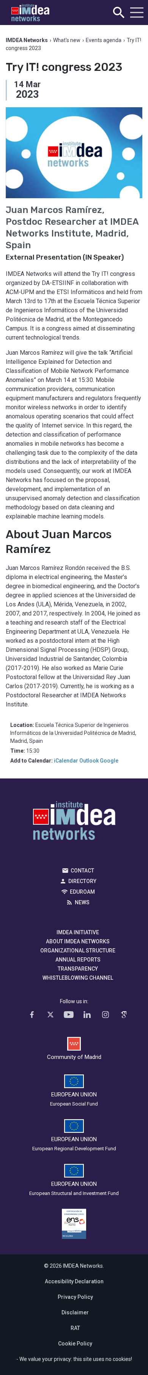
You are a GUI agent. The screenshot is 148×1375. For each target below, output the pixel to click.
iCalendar (66, 761)
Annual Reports (78, 960)
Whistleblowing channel (78, 978)
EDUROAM (82, 892)
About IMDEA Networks (78, 941)
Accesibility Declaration (74, 1281)
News (82, 902)
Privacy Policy (75, 1297)
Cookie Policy (75, 1344)
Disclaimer (75, 1312)
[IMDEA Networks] (30, 13)
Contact (82, 871)
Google (109, 761)
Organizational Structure (77, 950)
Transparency (78, 969)
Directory (82, 881)
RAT (75, 1328)
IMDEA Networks (74, 822)
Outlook (89, 761)
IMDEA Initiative (78, 932)
